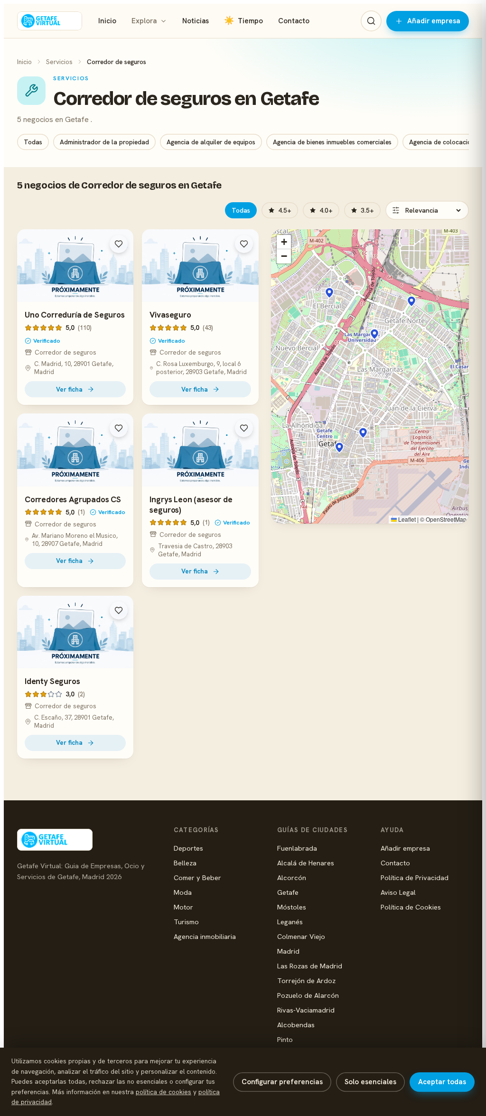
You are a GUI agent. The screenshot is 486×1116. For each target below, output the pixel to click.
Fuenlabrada (297, 848)
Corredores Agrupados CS (73, 499)
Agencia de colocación (442, 142)
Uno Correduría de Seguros (75, 314)
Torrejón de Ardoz (306, 980)
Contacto (293, 21)
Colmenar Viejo (301, 936)
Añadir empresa (433, 21)
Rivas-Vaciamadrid (306, 1009)
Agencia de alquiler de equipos (211, 142)
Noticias (195, 21)
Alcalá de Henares (305, 862)
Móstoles (291, 906)
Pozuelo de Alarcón (308, 995)
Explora (144, 21)
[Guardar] (119, 244)
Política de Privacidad (415, 877)
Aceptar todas (442, 1082)
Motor (183, 906)
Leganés (290, 921)
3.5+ (367, 210)
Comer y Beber (197, 877)
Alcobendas (296, 1024)
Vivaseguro (170, 314)
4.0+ (326, 210)
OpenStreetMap (446, 519)
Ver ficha (69, 389)
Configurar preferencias (282, 1082)
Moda (183, 892)
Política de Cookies (411, 906)
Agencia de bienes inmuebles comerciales (332, 142)
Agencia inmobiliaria (205, 936)
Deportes (188, 848)
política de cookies (163, 1092)
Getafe (288, 892)
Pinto (285, 1039)
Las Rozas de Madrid (309, 965)
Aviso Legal (398, 892)
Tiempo (243, 21)
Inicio (107, 21)
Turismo (186, 921)
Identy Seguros (52, 681)
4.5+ (284, 210)
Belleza (185, 862)
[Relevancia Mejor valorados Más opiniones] (427, 210)
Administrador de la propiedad (104, 142)
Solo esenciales (370, 1082)
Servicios (59, 61)
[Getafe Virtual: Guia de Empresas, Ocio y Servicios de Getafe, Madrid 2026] (49, 20)
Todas (33, 142)
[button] (339, 448)
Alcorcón (291, 877)
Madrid (288, 951)
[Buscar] (371, 20)
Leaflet (406, 519)
